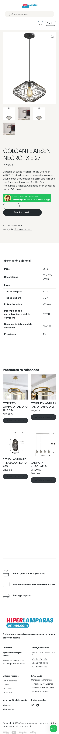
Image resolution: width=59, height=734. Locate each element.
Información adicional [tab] (17, 260)
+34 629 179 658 (39, 667)
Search (51, 14)
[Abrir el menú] (4, 23)
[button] (52, 36)
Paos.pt (27, 726)
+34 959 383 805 (40, 663)
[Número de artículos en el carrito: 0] (50, 23)
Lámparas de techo (23, 229)
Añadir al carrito (22, 212)
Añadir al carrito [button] (15, 420)
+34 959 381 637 (39, 659)
